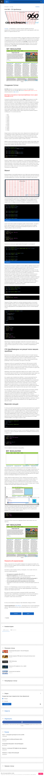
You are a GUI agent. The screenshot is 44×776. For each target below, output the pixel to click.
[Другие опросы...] (40, 693)
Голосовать (6, 704)
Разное (7, 732)
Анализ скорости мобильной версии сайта (12, 739)
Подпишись (8, 719)
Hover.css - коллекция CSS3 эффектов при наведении (14, 748)
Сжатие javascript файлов (14, 671)
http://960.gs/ (18, 605)
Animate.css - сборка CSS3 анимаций (10, 752)
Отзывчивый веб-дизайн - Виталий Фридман (19, 650)
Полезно (37, 6)
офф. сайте (16, 91)
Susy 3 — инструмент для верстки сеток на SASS (13, 734)
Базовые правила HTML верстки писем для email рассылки (22, 656)
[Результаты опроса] (40, 704)
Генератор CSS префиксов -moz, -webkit (17, 666)
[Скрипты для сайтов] (2, 1)
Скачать (16, 613)
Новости (7, 711)
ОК (40, 773)
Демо (28, 613)
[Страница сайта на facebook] (22, 722)
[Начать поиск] (41, 1)
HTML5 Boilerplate (13, 661)
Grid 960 (6, 28)
